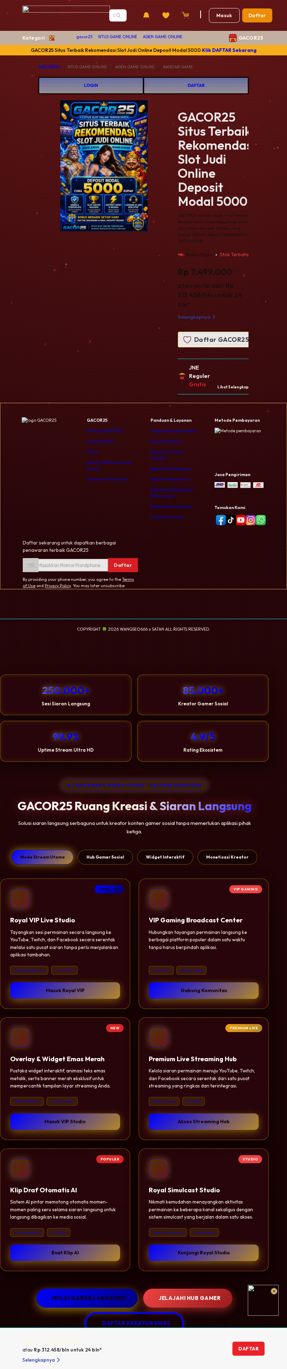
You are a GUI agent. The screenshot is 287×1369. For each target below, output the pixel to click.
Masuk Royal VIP (65, 990)
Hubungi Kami (100, 441)
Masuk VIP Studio (65, 1121)
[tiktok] (229, 520)
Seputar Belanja (165, 441)
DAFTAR (196, 85)
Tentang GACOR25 (105, 430)
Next (174, 166)
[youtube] (239, 520)
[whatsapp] (259, 520)
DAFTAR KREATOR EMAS (136, 1323)
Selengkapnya (194, 317)
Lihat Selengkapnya (236, 387)
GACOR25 (48, 66)
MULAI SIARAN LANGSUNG (89, 1298)
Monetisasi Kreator (227, 857)
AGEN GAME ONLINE (162, 36)
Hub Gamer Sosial (105, 857)
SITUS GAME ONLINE (117, 36)
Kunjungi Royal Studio (204, 1252)
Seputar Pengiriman (170, 479)
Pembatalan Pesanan (171, 506)
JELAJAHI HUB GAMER (189, 1298)
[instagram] (249, 520)
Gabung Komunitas (204, 990)
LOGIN (91, 85)
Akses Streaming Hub (204, 1121)
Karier (93, 451)
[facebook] (220, 520)
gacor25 (84, 36)
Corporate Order (167, 517)
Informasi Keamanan (107, 479)
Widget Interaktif (165, 857)
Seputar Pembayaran (171, 468)
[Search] (118, 15)
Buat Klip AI (65, 1252)
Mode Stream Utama (42, 857)
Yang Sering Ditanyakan (173, 430)
